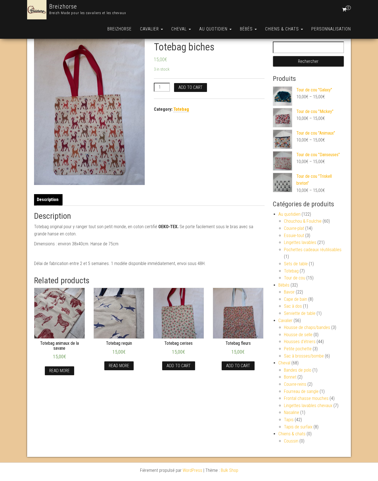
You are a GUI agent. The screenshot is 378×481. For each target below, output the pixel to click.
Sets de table (296, 263)
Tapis (289, 419)
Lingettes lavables (300, 242)
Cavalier (150, 29)
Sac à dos (293, 306)
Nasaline (291, 412)
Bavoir (289, 292)
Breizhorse (63, 6)
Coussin (291, 441)
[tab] (49, 200)
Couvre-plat (294, 228)
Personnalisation (331, 29)
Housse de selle (298, 334)
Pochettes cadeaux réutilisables (312, 249)
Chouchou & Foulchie (303, 221)
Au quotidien (214, 29)
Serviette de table (299, 313)
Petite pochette (298, 348)
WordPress (192, 470)
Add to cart (190, 87)
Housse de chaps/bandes (307, 327)
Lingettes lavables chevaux (308, 405)
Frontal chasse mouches (306, 398)
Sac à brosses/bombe (304, 356)
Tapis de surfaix (298, 426)
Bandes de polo (297, 370)
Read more (59, 370)
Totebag (181, 109)
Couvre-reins (295, 384)
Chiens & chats (282, 29)
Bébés (247, 29)
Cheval (179, 29)
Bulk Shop (229, 470)
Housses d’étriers (299, 341)
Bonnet (290, 377)
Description (47, 199)
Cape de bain (295, 299)
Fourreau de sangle (301, 391)
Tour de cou (294, 278)
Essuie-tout (294, 235)
